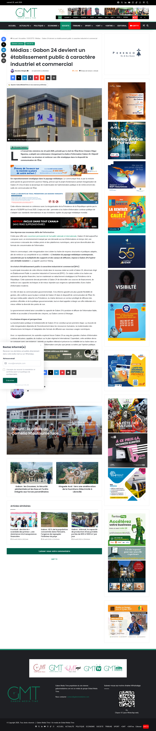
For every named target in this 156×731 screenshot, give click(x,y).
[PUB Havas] (127, 193)
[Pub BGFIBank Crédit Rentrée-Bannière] (54, 175)
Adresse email (9, 358)
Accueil (15, 38)
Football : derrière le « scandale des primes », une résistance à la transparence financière (23, 533)
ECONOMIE (52, 26)
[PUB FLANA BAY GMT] (127, 592)
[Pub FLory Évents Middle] (54, 360)
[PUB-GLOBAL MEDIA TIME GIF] (127, 302)
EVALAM (26, 385)
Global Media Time (67, 723)
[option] (54, 430)
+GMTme (109, 26)
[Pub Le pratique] (127, 559)
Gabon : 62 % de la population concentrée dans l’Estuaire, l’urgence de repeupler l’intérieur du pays (54, 533)
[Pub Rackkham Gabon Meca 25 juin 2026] (127, 233)
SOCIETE (65, 26)
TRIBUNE (76, 26)
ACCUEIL (12, 26)
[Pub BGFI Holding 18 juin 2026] (127, 267)
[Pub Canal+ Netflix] (54, 228)
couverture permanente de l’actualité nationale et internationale (52, 236)
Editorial (122, 26)
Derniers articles (17, 44)
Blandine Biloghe (21, 71)
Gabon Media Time (43, 723)
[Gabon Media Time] (26, 13)
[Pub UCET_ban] (54, 203)
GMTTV (135, 26)
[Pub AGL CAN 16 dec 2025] (127, 159)
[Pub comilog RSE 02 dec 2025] (127, 119)
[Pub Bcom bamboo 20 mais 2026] (127, 545)
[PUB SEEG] (127, 340)
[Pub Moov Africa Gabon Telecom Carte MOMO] (127, 386)
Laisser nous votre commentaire (54, 551)
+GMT (98, 26)
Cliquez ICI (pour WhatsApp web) (126, 713)
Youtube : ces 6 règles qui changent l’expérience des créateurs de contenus (36, 431)
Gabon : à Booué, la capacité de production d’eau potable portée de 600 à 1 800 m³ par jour (84, 533)
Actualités (22, 38)
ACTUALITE (24, 26)
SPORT (88, 26)
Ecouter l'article (21, 147)
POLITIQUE (38, 26)
